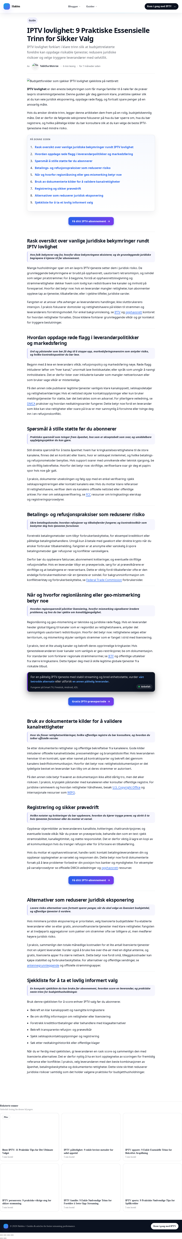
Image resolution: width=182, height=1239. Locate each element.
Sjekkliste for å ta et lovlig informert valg (64, 202)
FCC (88, 494)
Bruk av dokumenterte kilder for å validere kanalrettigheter (77, 182)
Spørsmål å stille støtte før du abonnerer (63, 161)
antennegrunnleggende (43, 965)
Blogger (73, 6)
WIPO (71, 792)
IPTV (117, 312)
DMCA (31, 404)
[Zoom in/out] (1, 1235)
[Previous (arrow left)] (1, 1238)
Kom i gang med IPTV (161, 6)
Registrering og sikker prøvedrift (58, 189)
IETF (111, 656)
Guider (90, 6)
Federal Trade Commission (104, 580)
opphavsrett (133, 312)
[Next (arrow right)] (5, 1238)
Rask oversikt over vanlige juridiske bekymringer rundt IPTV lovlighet (84, 147)
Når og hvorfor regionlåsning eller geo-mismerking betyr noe (78, 175)
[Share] (8, 1235)
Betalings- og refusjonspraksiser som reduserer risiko (73, 168)
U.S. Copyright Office (126, 787)
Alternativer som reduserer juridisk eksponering (69, 195)
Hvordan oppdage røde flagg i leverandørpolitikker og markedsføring (84, 154)
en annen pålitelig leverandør (91, 681)
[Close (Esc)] (12, 1235)
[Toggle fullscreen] (5, 1235)
